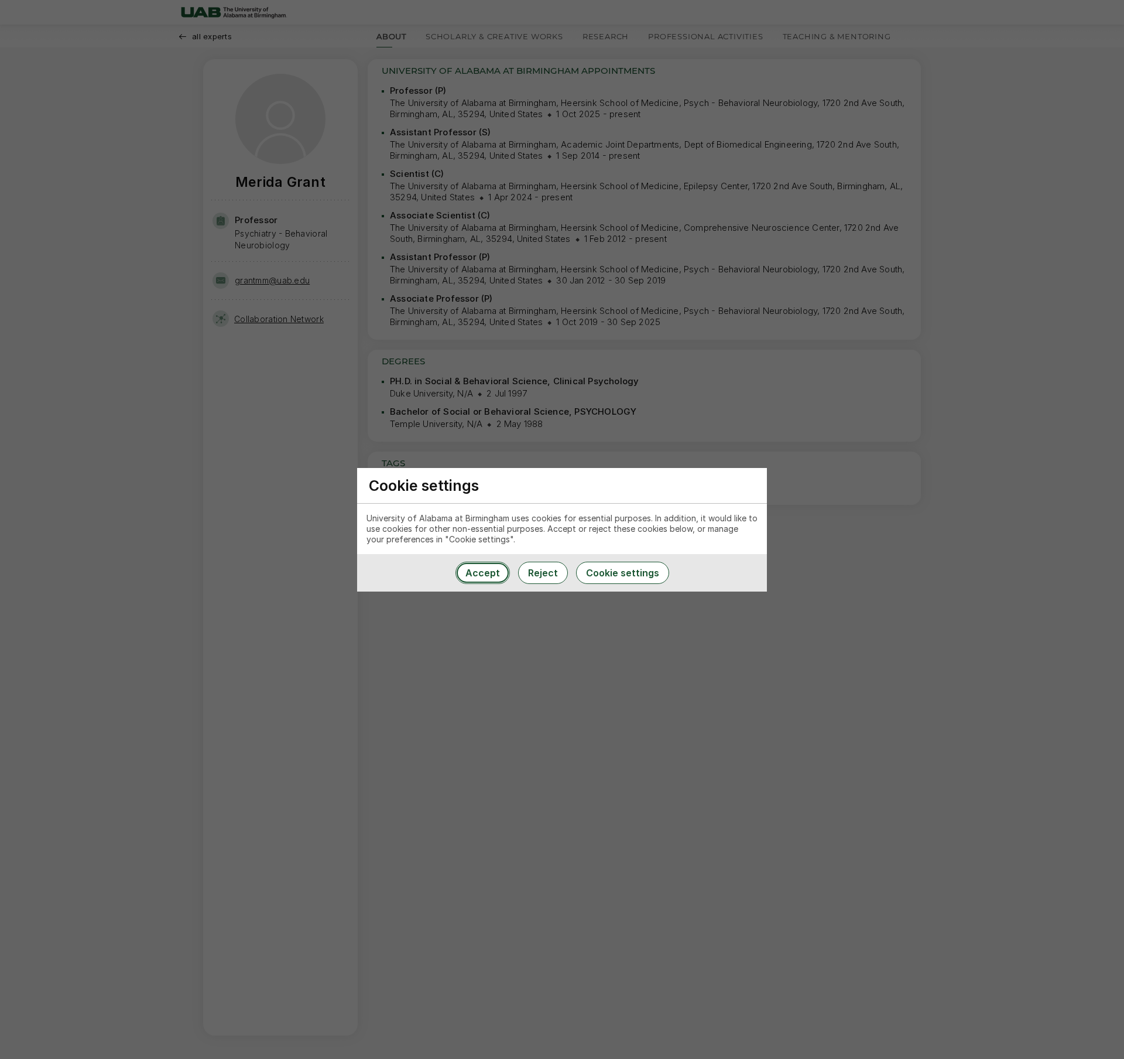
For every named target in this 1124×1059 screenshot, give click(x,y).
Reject (543, 573)
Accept (482, 573)
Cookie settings (622, 573)
